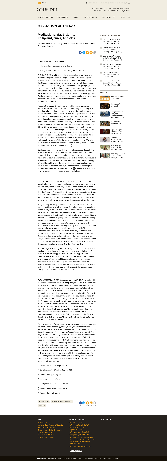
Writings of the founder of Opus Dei (50, 425)
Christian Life (108, 17)
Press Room (113, 3)
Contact (120, 3)
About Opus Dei (45, 17)
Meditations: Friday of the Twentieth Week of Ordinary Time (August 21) (112, 74)
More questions (76, 451)
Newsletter (104, 3)
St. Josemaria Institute (46, 437)
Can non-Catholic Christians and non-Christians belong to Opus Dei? (83, 438)
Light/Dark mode (93, 3)
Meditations (42, 405)
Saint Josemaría (89, 17)
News (75, 17)
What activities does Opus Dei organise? (77, 429)
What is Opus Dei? (76, 422)
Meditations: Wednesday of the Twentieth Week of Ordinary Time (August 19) (112, 58)
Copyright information (85, 458)
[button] (91, 53)
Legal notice (51, 458)
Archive (115, 458)
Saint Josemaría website (46, 428)
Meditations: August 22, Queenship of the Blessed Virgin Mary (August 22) (112, 83)
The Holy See (42, 422)
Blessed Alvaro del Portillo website (50, 430)
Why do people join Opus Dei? (81, 446)
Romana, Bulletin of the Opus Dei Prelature (46, 434)
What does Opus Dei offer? (79, 425)
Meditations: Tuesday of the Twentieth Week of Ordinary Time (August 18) (112, 50)
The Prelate (62, 17)
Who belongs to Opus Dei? (79, 432)
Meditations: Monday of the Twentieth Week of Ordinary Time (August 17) (112, 41)
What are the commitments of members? (80, 443)
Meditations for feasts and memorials (62, 402)
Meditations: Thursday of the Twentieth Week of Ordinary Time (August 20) (112, 66)
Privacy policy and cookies (67, 458)
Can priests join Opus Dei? (79, 435)
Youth (122, 17)
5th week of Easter (44, 402)
